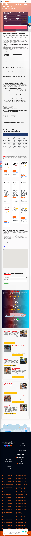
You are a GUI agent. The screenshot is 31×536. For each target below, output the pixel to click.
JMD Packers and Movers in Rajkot (21, 518)
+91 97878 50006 (15, 324)
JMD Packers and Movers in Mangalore (21, 510)
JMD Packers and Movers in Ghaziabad (21, 491)
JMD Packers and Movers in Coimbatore (22, 485)
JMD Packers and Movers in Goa (6, 493)
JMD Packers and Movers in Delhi (6, 488)
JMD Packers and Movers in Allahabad (7, 475)
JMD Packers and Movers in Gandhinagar (8, 491)
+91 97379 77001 (21, 461)
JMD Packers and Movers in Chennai (21, 484)
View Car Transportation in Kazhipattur (10, 365)
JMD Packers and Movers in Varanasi (7, 528)
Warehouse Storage (8, 468)
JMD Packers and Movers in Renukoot (21, 519)
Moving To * (17, 18)
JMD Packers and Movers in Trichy (21, 525)
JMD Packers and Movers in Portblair (7, 516)
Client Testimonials (22, 445)
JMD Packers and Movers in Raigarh (21, 516)
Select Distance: (6, 279)
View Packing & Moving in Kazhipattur (18, 402)
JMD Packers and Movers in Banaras (7, 478)
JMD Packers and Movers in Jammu (21, 500)
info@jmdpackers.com (21, 465)
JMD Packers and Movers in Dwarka (21, 488)
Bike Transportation (8, 464)
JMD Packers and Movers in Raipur (7, 518)
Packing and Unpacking (8, 461)
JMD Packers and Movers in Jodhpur (7, 503)
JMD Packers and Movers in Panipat (7, 515)
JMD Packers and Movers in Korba (7, 506)
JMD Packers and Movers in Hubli (21, 497)
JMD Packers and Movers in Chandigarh (7, 484)
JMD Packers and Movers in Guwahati (21, 494)
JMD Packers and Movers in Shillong (7, 522)
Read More (23, 175)
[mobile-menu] (25, 1)
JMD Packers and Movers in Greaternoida (22, 493)
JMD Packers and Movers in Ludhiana (7, 509)
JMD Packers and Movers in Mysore (21, 512)
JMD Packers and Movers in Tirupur (7, 525)
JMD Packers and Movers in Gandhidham (22, 490)
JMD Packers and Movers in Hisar (6, 497)
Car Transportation (8, 466)
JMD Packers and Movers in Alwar (21, 475)
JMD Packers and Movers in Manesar (7, 510)
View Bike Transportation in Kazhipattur (18, 376)
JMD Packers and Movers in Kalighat (21, 503)
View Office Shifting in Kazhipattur (17, 355)
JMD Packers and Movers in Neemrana (7, 513)
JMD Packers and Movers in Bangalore (21, 478)
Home (2, 8)
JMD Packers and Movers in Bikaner (7, 482)
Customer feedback (22, 448)
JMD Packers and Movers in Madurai (21, 509)
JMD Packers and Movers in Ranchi (7, 519)
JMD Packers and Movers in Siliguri (21, 522)
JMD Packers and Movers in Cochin (7, 485)
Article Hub (22, 443)
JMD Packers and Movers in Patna (21, 515)
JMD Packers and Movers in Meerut (7, 512)
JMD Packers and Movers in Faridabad (7, 490)
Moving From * (5, 18)
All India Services (22, 452)
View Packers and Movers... (7, 246)
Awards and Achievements (22, 450)
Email (5, 16)
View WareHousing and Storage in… (10, 413)
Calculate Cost (7, 283)
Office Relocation (8, 459)
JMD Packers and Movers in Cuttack (7, 487)
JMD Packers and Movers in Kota (21, 506)
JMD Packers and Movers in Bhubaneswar (8, 481)
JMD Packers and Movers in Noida (21, 513)
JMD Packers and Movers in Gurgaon (7, 494)
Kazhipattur (13, 8)
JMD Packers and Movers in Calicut (21, 482)
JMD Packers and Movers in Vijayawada (22, 528)
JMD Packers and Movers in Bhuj (21, 481)
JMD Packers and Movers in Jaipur (7, 500)
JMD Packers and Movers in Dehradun (21, 487)
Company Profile (22, 440)
